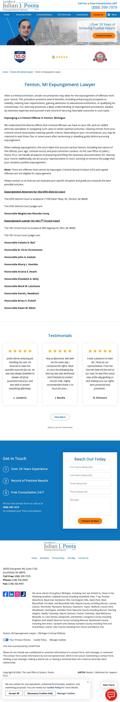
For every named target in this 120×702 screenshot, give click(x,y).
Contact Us (98, 14)
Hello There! (109, 685)
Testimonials (82, 14)
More (114, 14)
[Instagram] (17, 594)
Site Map (71, 558)
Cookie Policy (40, 639)
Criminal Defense (44, 14)
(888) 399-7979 (104, 7)
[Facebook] (5, 594)
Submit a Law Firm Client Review (60, 427)
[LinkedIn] (11, 594)
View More (60, 417)
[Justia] (23, 594)
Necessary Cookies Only (40, 693)
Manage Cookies (58, 639)
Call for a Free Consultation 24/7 (97, 3)
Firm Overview (64, 14)
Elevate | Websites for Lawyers (97, 672)
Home (6, 14)
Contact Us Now (104, 35)
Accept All (14, 693)
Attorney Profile (23, 14)
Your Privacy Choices (20, 639)
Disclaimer (44, 558)
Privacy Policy (58, 558)
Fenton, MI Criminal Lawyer (21, 72)
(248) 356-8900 (20, 580)
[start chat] (111, 695)
